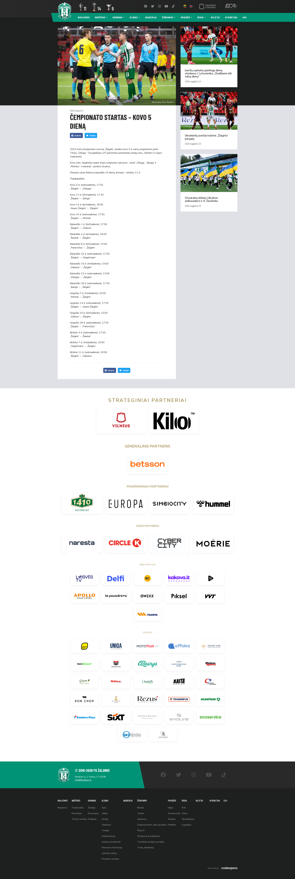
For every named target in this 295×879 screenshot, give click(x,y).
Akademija (151, 17)
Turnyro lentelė (79, 819)
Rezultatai (77, 813)
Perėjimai (92, 819)
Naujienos (84, 17)
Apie (104, 807)
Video (184, 813)
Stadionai (106, 824)
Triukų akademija (145, 847)
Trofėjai (105, 830)
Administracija (108, 836)
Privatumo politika (110, 858)
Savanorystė (174, 813)
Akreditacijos (188, 819)
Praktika (172, 824)
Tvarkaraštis (78, 807)
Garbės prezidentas (111, 841)
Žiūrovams (167, 17)
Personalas (93, 813)
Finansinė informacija (112, 847)
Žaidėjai (91, 807)
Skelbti (93, 135)
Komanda (117, 17)
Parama (171, 819)
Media (200, 17)
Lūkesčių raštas (109, 853)
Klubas (134, 17)
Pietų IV (141, 830)
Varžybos (100, 17)
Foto (184, 807)
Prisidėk (185, 17)
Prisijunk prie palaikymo (148, 836)
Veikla (105, 813)
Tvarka (140, 813)
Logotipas (186, 824)
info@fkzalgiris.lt (83, 780)
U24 (245, 17)
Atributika (231, 17)
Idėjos (170, 807)
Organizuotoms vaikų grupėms (152, 824)
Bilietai (215, 17)
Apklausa (141, 819)
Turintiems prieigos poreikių (150, 841)
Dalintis (78, 135)
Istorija (105, 819)
